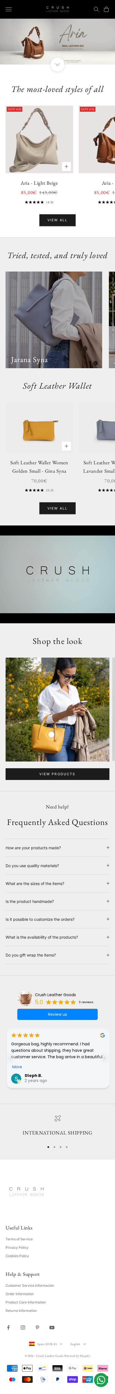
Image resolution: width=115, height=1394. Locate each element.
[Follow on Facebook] (8, 1327)
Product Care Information (26, 1302)
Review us (57, 1014)
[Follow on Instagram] (23, 1327)
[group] (57, 42)
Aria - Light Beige (39, 183)
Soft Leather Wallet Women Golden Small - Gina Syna (39, 466)
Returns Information (21, 1311)
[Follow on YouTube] (52, 1327)
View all (57, 220)
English (75, 1344)
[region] (57, 1126)
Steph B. (33, 1075)
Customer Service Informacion (30, 1285)
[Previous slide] (10, 1058)
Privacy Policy (17, 1247)
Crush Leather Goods (55, 995)
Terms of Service (19, 1239)
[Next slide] (104, 1058)
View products (57, 774)
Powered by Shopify (77, 1356)
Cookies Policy (17, 1256)
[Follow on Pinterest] (37, 1327)
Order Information (20, 1294)
